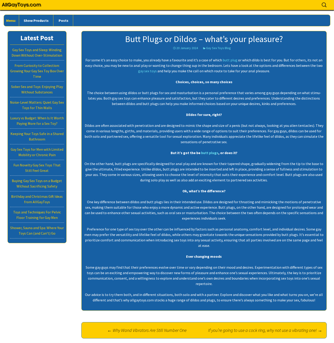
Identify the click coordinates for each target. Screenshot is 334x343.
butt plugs (209, 152)
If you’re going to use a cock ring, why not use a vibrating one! (265, 330)
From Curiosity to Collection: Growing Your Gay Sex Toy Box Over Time (37, 71)
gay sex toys (147, 71)
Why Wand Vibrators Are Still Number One (147, 330)
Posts (63, 20)
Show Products (36, 20)
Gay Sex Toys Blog (218, 48)
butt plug (230, 60)
